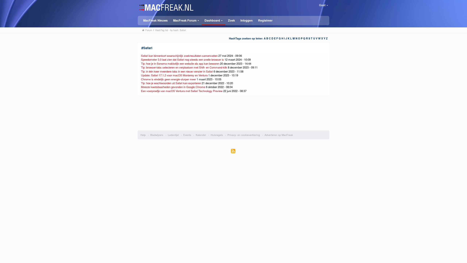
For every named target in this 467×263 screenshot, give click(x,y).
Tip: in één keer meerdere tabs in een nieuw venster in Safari (177, 71)
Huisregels (217, 135)
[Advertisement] (233, 113)
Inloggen (246, 20)
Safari (147, 47)
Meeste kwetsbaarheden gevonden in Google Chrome (173, 87)
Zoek (231, 20)
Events (187, 135)
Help (143, 135)
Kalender (201, 135)
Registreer (265, 20)
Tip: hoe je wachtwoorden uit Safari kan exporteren (171, 83)
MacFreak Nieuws (155, 20)
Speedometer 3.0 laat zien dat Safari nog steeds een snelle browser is (182, 59)
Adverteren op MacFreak (279, 135)
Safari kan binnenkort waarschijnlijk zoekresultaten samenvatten (179, 56)
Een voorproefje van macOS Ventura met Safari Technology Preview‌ (182, 91)
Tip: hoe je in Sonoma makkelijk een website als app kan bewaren (180, 63)
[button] (186, 20)
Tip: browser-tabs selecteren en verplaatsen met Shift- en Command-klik (184, 67)
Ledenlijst (173, 135)
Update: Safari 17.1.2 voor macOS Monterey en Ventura (174, 75)
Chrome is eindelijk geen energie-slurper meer (168, 79)
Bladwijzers (156, 135)
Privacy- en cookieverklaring (243, 135)
